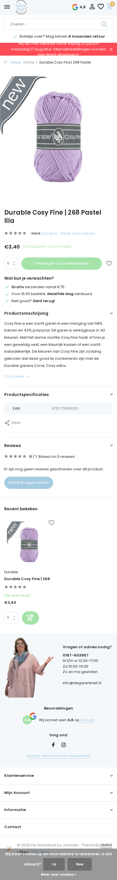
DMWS (106, 845)
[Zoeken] (104, 24)
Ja (54, 864)
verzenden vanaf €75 (37, 287)
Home (29, 62)
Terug (15, 62)
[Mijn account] (92, 7)
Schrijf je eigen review (29, 482)
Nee (79, 864)
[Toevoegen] (30, 618)
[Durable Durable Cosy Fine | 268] (29, 543)
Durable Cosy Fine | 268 (27, 579)
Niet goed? (33, 301)
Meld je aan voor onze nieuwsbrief (58, 756)
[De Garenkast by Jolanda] (34, 7)
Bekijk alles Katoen (78, 233)
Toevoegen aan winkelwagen (61, 263)
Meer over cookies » (58, 874)
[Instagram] (63, 745)
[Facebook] (53, 745)
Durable (49, 233)
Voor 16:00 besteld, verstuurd (51, 293)
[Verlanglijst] (101, 7)
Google (87, 720)
